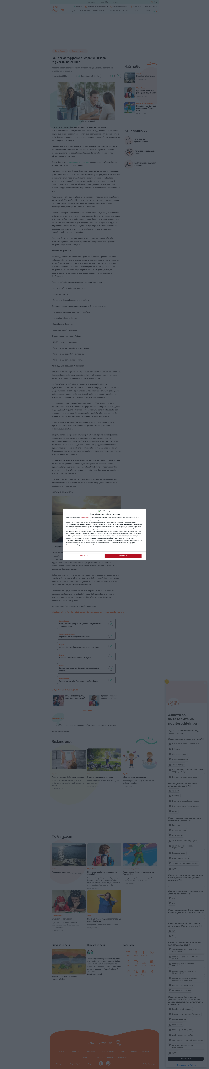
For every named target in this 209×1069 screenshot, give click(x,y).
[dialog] (104, 534)
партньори (84, 517)
